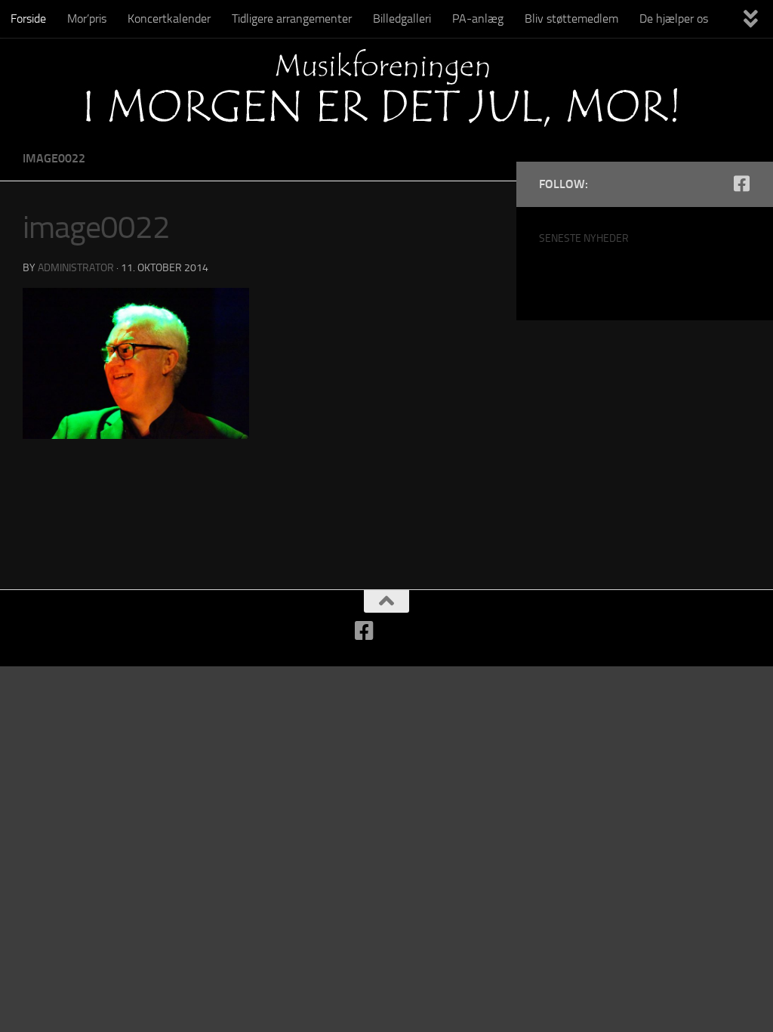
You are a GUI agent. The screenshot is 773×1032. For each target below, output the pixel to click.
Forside (28, 18)
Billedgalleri (402, 18)
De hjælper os (673, 18)
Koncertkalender (169, 18)
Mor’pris (86, 18)
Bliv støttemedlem (571, 18)
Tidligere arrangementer (292, 18)
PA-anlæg (478, 18)
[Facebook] (741, 184)
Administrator (76, 267)
